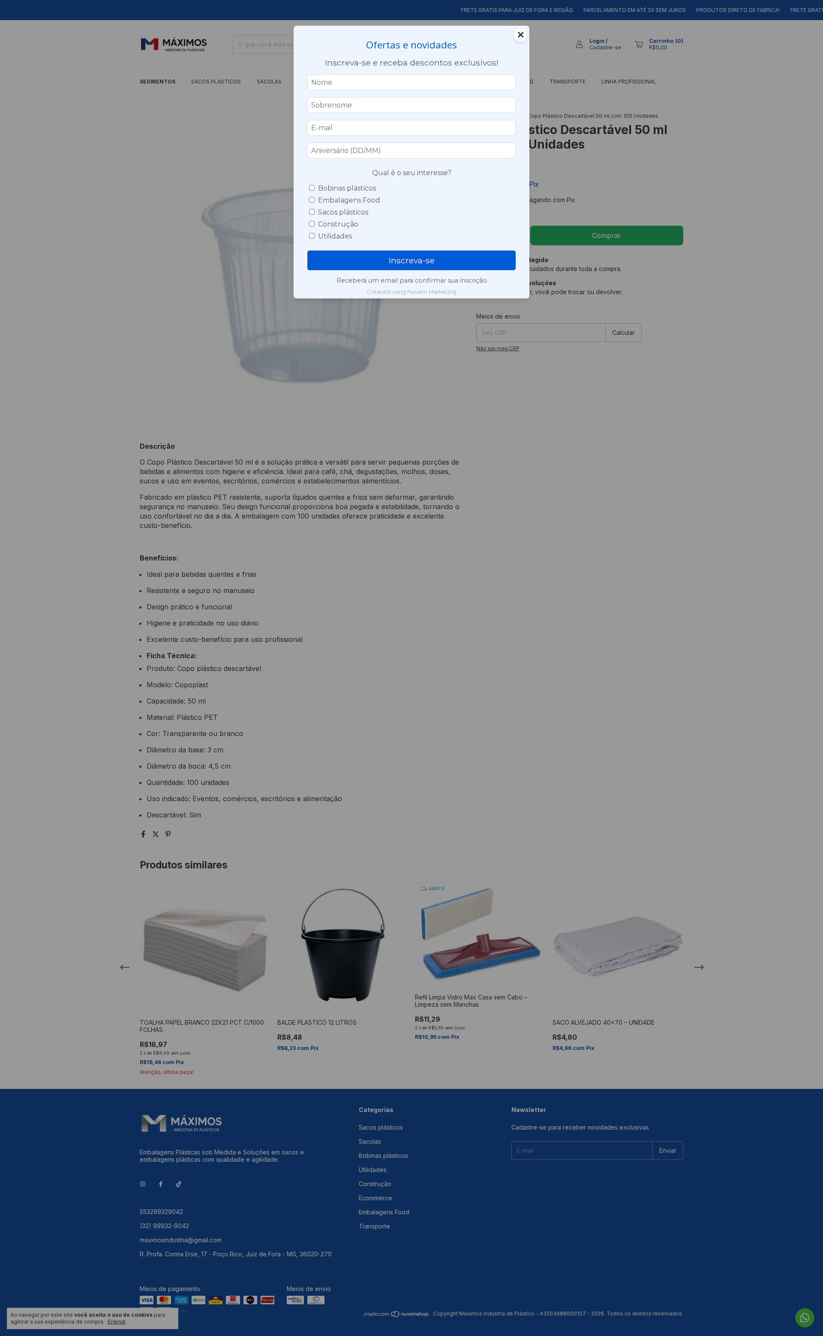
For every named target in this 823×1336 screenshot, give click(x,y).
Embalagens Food (349, 200)
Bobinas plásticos (347, 188)
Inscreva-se (412, 260)
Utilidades (335, 236)
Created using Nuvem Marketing (412, 292)
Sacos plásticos (343, 212)
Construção (338, 224)
